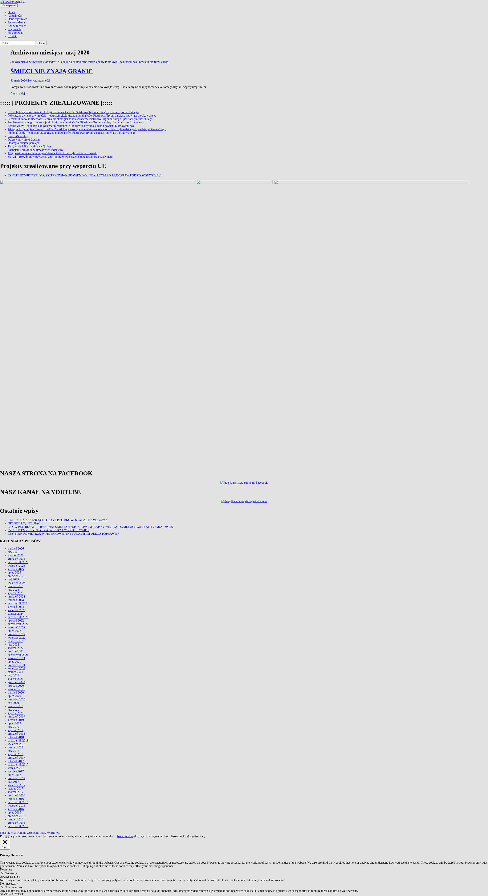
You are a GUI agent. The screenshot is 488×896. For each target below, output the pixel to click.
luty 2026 (13, 552)
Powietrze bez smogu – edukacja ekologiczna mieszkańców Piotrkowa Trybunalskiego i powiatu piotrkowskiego (76, 122)
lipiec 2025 (14, 572)
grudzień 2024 (16, 596)
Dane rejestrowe (17, 19)
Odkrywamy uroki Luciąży (24, 139)
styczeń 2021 (15, 678)
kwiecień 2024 (16, 610)
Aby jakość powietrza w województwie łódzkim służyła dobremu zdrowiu (52, 153)
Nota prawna (15, 32)
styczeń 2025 (15, 593)
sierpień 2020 (16, 692)
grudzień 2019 (16, 716)
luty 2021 (13, 675)
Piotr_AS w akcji (18, 136)
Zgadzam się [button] (197, 836)
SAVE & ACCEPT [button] (11, 894)
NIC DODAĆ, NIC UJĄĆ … (26, 523)
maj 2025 (13, 579)
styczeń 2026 (15, 555)
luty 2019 (13, 726)
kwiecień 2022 (16, 637)
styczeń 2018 (15, 754)
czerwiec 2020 (16, 699)
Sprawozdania (16, 22)
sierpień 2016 (16, 809)
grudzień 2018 (16, 733)
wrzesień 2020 (16, 689)
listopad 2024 (16, 600)
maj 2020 (13, 702)
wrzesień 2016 (16, 805)
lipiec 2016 (14, 812)
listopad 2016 (16, 798)
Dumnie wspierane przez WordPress (38, 832)
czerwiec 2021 (16, 665)
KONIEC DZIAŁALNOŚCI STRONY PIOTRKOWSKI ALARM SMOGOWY (57, 520)
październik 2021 (18, 654)
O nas (11, 12)
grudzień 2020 (16, 682)
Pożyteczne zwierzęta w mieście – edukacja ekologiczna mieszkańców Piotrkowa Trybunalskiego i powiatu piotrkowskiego (82, 115)
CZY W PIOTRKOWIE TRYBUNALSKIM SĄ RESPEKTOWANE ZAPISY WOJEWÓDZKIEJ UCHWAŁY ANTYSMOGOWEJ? (90, 526)
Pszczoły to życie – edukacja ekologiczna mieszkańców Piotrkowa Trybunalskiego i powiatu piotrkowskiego (73, 112)
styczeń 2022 (15, 648)
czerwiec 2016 (16, 816)
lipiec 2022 (14, 630)
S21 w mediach (17, 25)
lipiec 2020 (14, 696)
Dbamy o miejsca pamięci (23, 143)
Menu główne (9, 5)
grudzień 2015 (16, 822)
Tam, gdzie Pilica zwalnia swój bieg (29, 146)
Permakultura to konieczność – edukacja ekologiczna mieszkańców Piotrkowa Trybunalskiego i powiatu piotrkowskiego (80, 119)
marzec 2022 (15, 641)
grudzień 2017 (16, 757)
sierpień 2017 (16, 771)
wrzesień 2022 (16, 627)
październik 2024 (18, 603)
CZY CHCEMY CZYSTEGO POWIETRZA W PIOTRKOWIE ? (48, 530)
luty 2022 (13, 644)
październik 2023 (18, 617)
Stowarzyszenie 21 (39, 80)
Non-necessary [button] (9, 883)
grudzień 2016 (16, 795)
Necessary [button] (6, 869)
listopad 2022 (16, 620)
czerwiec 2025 (16, 576)
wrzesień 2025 (16, 565)
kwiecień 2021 (16, 668)
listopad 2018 (16, 737)
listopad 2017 (16, 761)
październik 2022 (18, 624)
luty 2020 (13, 709)
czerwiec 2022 (16, 634)
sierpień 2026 (16, 548)
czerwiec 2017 (16, 778)
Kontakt (12, 36)
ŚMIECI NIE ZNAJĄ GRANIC (51, 71)
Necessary (11, 873)
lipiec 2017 (14, 774)
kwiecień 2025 (16, 582)
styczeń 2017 (15, 792)
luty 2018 (13, 750)
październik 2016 (18, 802)
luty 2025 (13, 589)
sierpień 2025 (16, 569)
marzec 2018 (15, 747)
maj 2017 (13, 781)
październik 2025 (18, 562)
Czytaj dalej (19, 93)
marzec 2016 (15, 819)
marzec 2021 (15, 672)
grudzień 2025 (16, 558)
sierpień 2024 (16, 606)
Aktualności (15, 15)
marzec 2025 (15, 586)
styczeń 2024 (15, 613)
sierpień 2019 (16, 720)
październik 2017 (18, 764)
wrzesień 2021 (16, 658)
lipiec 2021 (14, 661)
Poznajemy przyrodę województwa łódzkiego (35, 149)
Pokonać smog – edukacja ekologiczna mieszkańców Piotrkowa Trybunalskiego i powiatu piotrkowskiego (72, 132)
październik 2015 (18, 826)
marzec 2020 (15, 706)
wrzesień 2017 (16, 768)
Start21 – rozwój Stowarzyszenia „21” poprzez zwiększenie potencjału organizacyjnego (60, 156)
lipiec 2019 (14, 723)
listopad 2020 (16, 685)
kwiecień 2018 (16, 744)
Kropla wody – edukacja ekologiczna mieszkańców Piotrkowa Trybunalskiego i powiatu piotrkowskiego (71, 125)
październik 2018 (18, 740)
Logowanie (14, 29)
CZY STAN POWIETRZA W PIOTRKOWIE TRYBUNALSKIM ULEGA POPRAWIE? (63, 533)
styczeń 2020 (15, 713)
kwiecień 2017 (16, 785)
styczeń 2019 (15, 730)
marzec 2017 (15, 788)
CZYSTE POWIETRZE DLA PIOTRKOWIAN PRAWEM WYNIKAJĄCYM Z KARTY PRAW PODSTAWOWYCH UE (84, 175)
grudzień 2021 (16, 651)
